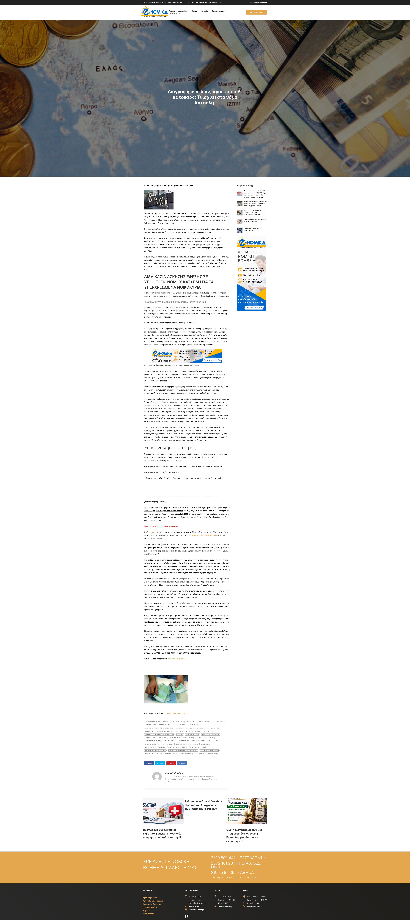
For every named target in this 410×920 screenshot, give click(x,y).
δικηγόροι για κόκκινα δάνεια (185, 728)
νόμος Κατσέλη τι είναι (197, 747)
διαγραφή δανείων (203, 721)
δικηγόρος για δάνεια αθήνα (210, 734)
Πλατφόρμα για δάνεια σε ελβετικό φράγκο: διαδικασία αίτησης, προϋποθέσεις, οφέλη (163, 833)
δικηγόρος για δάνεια (192, 734)
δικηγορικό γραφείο (218, 721)
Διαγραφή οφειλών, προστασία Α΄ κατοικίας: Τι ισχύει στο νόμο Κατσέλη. (205, 97)
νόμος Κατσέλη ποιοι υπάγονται (155, 747)
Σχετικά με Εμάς (150, 897)
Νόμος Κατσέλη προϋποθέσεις (177, 747)
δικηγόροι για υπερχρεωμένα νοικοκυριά (187, 731)
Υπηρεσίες (182, 11)
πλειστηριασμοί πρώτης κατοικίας (155, 750)
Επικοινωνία (174, 14)
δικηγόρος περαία (183, 741)
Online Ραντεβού (150, 907)
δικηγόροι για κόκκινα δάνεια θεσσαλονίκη (158, 731)
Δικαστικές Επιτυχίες (152, 904)
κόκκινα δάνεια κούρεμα (152, 744)
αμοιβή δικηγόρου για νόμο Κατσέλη (156, 721)
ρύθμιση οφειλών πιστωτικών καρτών (205, 753)
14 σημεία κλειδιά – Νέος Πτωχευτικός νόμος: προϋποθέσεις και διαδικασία (254, 212)
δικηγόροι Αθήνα (150, 725)
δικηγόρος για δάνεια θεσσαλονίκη (156, 737)
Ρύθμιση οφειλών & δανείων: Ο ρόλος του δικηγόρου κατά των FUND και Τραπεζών (204, 805)
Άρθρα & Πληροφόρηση (153, 901)
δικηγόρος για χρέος (168, 741)
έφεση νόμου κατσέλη (199, 741)
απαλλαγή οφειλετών (177, 721)
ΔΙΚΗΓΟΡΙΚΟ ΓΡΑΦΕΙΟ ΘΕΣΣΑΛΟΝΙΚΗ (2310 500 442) (164, 2)
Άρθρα (194, 11)
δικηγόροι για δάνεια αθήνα (167, 725)
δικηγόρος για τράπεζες (152, 741)
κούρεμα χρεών (168, 744)
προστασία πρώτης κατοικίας (153, 753)
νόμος (153, 532)
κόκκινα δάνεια (213, 741)
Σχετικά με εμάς (218, 11)
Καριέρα (146, 910)
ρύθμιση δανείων (185, 753)
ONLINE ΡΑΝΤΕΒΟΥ (256, 12)
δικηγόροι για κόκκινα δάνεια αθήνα (208, 728)
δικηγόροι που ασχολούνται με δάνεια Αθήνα (159, 734)
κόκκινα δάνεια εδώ (177, 659)
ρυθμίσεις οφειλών (171, 753)
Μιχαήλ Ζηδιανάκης (174, 773)
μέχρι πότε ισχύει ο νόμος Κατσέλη (186, 744)
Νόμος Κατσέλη (205, 744)
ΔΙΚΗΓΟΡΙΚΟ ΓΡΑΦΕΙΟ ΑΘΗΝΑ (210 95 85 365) (206, 2)
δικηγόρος (179, 734)
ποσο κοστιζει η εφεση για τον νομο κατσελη (183, 750)
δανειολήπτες (190, 721)
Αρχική (172, 11)
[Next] (271, 820)
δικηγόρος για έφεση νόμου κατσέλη (181, 737)
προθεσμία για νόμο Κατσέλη (209, 750)
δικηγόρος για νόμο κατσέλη (204, 737)
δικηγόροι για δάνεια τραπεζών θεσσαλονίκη (159, 728)
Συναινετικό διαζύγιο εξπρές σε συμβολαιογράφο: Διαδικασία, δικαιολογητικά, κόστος (255, 203)
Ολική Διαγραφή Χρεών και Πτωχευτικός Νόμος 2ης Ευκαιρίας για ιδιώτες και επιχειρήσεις (244, 835)
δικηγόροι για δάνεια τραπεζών (188, 725)
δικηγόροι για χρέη (209, 731)
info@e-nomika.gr (260, 2)
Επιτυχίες (205, 11)
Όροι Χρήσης (148, 913)
